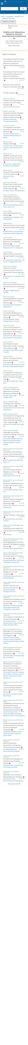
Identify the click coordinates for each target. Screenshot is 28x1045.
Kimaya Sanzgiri (9, 305)
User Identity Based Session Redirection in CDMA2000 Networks (12, 242)
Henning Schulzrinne (9, 591)
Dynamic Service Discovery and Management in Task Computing (13, 572)
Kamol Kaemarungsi (11, 119)
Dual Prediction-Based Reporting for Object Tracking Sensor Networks (13, 346)
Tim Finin (21, 505)
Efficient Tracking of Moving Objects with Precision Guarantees (12, 360)
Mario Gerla (18, 262)
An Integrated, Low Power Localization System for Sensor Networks (13, 129)
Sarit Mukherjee (18, 231)
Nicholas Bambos (19, 190)
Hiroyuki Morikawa (8, 442)
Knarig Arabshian (10, 590)
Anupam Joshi (7, 410)
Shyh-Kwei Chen (18, 460)
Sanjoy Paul (6, 233)
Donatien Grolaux (10, 779)
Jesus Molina (13, 148)
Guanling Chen (9, 490)
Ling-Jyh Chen (9, 260)
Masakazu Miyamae (10, 732)
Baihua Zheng (9, 474)
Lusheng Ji (6, 148)
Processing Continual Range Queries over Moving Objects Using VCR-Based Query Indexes (13, 454)
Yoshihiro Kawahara (11, 439)
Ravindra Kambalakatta (11, 205)
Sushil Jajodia (15, 166)
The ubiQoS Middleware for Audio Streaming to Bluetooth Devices (13, 315)
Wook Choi (8, 424)
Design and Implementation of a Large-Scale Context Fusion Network (13, 485)
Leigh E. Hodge (9, 290)
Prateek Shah (16, 424)
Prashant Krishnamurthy (10, 121)
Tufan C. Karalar (9, 134)
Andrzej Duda (18, 338)
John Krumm (8, 107)
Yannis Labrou (9, 146)
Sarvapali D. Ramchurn (11, 672)
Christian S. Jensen (19, 364)
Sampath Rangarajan (17, 233)
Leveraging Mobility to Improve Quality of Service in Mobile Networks (13, 301)
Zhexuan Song (9, 576)
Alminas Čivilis (9, 364)
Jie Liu (12, 276)
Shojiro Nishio (7, 735)
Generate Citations (8, 21)
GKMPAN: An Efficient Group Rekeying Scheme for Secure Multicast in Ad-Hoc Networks (13, 158)
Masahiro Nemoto (8, 715)
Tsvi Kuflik (17, 655)
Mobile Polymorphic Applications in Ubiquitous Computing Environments (12, 745)
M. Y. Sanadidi (10, 262)
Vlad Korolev (20, 560)
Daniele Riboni (18, 548)
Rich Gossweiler (18, 694)
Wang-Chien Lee (8, 476)
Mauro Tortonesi (14, 321)
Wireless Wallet (8, 144)
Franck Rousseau (8, 338)
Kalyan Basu (14, 381)
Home (2, 16)
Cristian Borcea (17, 765)
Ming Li (16, 490)
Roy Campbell (15, 751)
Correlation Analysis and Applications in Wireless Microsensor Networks (11, 391)
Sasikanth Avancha (10, 408)
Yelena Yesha (16, 609)
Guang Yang (17, 260)
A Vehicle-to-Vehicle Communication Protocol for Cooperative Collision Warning (13, 270)
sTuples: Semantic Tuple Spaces (14, 515)
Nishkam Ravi (9, 765)
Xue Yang (7, 276)
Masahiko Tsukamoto (14, 733)
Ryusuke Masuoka (8, 578)
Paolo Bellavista (9, 319)
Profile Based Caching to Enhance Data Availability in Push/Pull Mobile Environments (13, 199)
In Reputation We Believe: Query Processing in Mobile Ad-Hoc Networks (14, 601)
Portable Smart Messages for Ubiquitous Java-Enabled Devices (13, 761)
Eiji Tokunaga (9, 712)
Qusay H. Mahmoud (15, 639)
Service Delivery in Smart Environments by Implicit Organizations (11, 651)
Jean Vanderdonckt (17, 781)
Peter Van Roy (7, 781)
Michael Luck (7, 678)
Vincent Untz (8, 336)
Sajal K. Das (11, 207)
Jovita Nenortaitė (8, 366)
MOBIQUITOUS (19, 16)
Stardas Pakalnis (18, 366)
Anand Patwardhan (10, 560)
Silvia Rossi (10, 657)
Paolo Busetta (9, 655)
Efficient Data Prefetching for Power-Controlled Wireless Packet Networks (13, 186)
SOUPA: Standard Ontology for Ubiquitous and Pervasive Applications (13, 501)
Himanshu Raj (9, 694)
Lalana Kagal (7, 562)
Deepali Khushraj (10, 519)
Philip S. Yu (6, 462)
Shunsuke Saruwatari (14, 440)
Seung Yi (7, 176)
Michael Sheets (14, 135)
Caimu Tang (8, 395)
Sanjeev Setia (16, 164)
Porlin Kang (6, 767)
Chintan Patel (20, 408)
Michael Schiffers (13, 625)
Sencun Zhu (8, 164)
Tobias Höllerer (7, 219)
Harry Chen (8, 505)
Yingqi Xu (7, 350)
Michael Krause (7, 623)
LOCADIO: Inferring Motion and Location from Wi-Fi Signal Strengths (13, 103)
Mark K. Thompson (13, 674)
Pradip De (8, 381)
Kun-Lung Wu (9, 460)
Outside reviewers (9, 93)
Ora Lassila (19, 519)
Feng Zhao (18, 276)
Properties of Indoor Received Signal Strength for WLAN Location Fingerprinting (13, 115)
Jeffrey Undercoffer (17, 605)
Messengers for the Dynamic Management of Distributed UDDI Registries (12, 633)
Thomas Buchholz (10, 621)
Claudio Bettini (9, 548)
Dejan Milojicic (7, 696)
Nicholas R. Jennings (15, 676)
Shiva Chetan (7, 751)
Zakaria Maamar (10, 637)
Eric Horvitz (16, 107)
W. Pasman (8, 534)
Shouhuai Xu (7, 166)
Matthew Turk (18, 217)
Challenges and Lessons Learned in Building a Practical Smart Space (13, 434)
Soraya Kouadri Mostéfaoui (11, 641)
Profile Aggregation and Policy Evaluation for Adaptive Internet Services (14, 544)
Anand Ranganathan (11, 749)
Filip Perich (15, 505)
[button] (25, 12)
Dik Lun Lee (16, 476)
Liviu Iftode (14, 767)
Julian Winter (14, 350)
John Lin (13, 248)
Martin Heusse (17, 336)
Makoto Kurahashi (16, 714)
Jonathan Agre (18, 146)
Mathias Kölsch (9, 217)
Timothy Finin (7, 609)
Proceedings (9, 16)
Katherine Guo (9, 231)
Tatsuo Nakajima (20, 715)
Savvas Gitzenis (9, 190)
